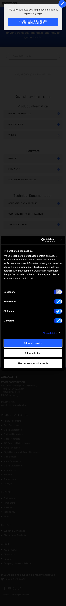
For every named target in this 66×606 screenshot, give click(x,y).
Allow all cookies (33, 343)
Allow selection (33, 353)
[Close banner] (61, 240)
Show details (49, 333)
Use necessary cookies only (33, 363)
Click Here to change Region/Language (33, 22)
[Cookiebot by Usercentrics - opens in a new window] (41, 240)
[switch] (58, 301)
